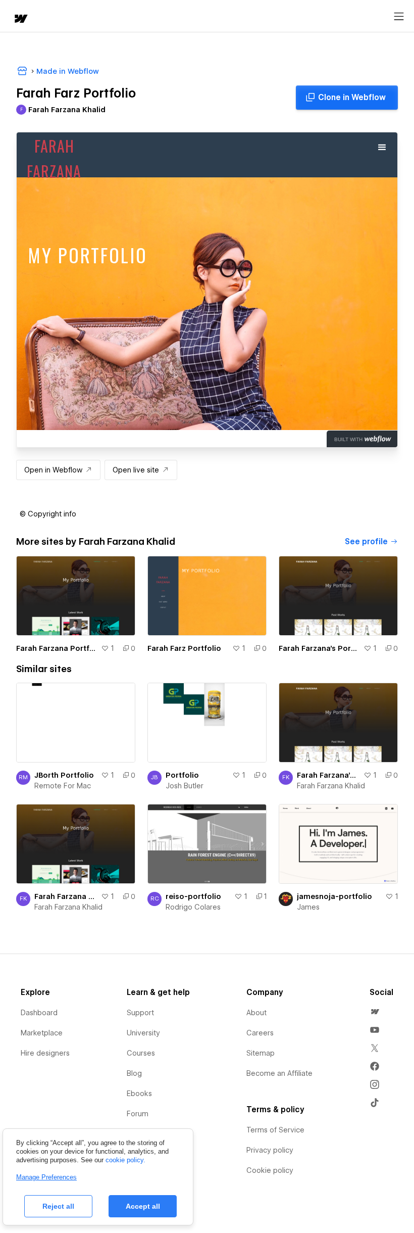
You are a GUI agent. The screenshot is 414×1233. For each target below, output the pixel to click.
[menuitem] (375, 1012)
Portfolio (182, 775)
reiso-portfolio (193, 896)
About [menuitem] (256, 1013)
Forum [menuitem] (137, 1114)
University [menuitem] (143, 1033)
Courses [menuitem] (141, 1053)
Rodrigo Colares (193, 907)
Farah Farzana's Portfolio (319, 648)
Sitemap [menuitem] (260, 1053)
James (308, 907)
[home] (20, 19)
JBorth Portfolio (64, 775)
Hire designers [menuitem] (45, 1053)
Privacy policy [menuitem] (269, 1150)
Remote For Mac (62, 786)
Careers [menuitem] (260, 1033)
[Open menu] (399, 16)
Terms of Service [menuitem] (275, 1130)
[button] (48, 514)
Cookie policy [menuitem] (269, 1170)
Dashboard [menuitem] (39, 1013)
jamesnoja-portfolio (334, 896)
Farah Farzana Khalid (331, 786)
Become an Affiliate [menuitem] (279, 1073)
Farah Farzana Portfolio (56, 648)
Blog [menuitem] (134, 1073)
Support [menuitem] (140, 1013)
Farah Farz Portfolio (184, 648)
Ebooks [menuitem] (139, 1093)
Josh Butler (184, 786)
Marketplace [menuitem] (42, 1033)
